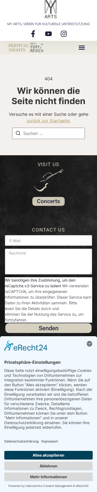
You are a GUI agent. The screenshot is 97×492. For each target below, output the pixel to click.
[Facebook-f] (33, 34)
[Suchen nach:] (48, 133)
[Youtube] (48, 34)
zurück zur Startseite (48, 120)
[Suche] (18, 134)
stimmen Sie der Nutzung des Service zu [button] (40, 314)
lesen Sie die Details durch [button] (28, 308)
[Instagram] (64, 34)
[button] (82, 47)
